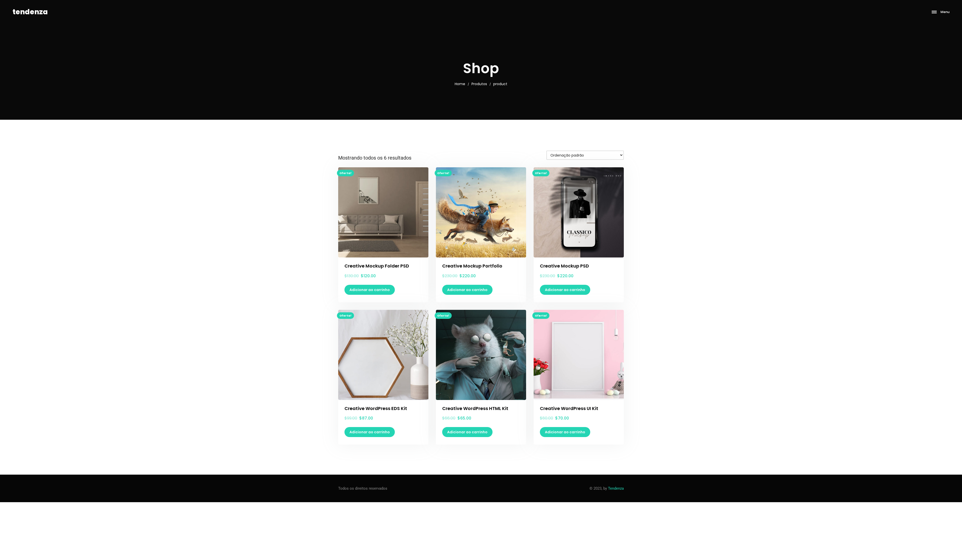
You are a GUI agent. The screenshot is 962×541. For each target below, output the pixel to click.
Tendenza (616, 488)
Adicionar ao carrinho (369, 289)
